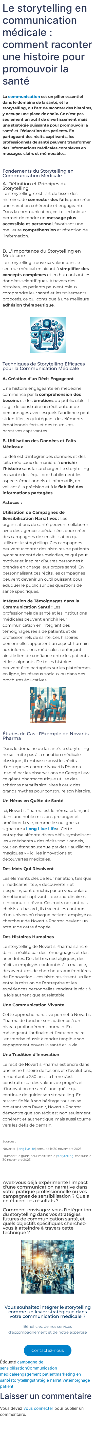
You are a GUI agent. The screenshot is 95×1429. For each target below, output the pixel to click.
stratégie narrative (49, 1380)
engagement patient (36, 1374)
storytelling (65, 1156)
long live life (26, 1149)
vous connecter (38, 1408)
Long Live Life (41, 828)
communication (24, 96)
